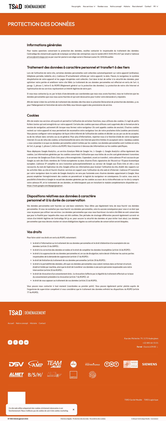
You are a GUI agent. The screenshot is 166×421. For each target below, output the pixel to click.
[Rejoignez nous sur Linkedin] (26, 342)
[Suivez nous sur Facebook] (10, 342)
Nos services (88, 6)
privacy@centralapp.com (37, 57)
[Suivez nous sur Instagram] (21, 342)
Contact (42, 323)
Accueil (11, 323)
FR (154, 6)
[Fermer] (73, 409)
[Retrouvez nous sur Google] (15, 342)
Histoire (33, 323)
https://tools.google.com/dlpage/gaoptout (45, 185)
